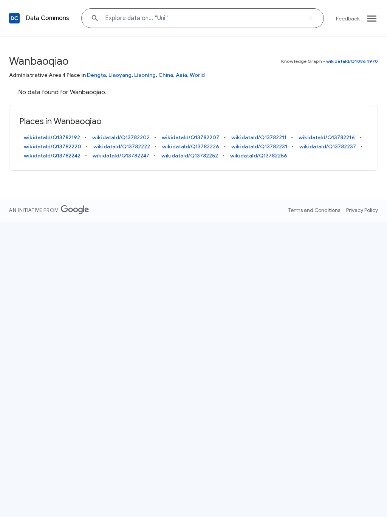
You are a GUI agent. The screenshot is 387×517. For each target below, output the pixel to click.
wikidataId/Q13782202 (121, 137)
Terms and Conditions (314, 210)
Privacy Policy (362, 210)
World (197, 75)
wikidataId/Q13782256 (258, 155)
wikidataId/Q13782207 (190, 137)
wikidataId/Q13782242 (52, 155)
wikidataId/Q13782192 (52, 137)
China (165, 75)
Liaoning (145, 75)
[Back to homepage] (14, 18)
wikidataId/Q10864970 (352, 61)
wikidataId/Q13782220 (52, 146)
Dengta (96, 75)
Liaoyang (120, 75)
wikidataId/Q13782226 (190, 146)
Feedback (348, 18)
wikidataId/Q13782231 (259, 146)
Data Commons (47, 18)
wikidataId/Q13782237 (327, 146)
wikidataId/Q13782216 (327, 137)
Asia (181, 75)
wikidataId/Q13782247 (121, 155)
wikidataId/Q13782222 (121, 146)
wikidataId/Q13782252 (189, 155)
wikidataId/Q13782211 (258, 137)
